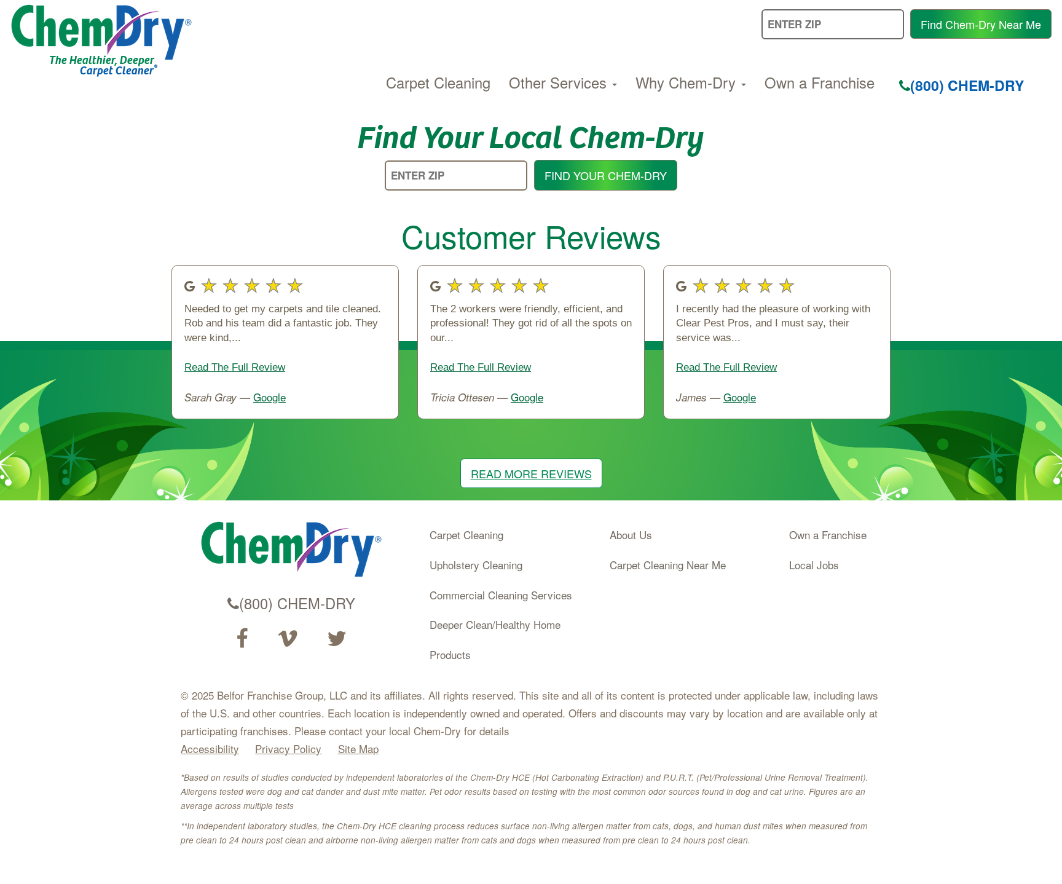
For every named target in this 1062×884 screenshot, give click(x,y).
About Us (631, 534)
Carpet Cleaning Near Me (668, 564)
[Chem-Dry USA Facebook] (242, 638)
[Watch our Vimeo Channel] (287, 638)
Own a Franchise (820, 82)
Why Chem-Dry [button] (687, 82)
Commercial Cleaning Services (501, 594)
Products (450, 654)
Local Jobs (814, 564)
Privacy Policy (288, 748)
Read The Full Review (234, 367)
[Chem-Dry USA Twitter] (337, 638)
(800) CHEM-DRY (967, 85)
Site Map (358, 748)
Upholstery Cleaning (476, 564)
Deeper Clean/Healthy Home (495, 624)
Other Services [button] (560, 82)
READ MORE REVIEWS (531, 473)
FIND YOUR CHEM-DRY (606, 175)
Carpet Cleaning (438, 82)
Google (269, 397)
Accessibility (210, 748)
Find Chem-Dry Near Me (981, 24)
